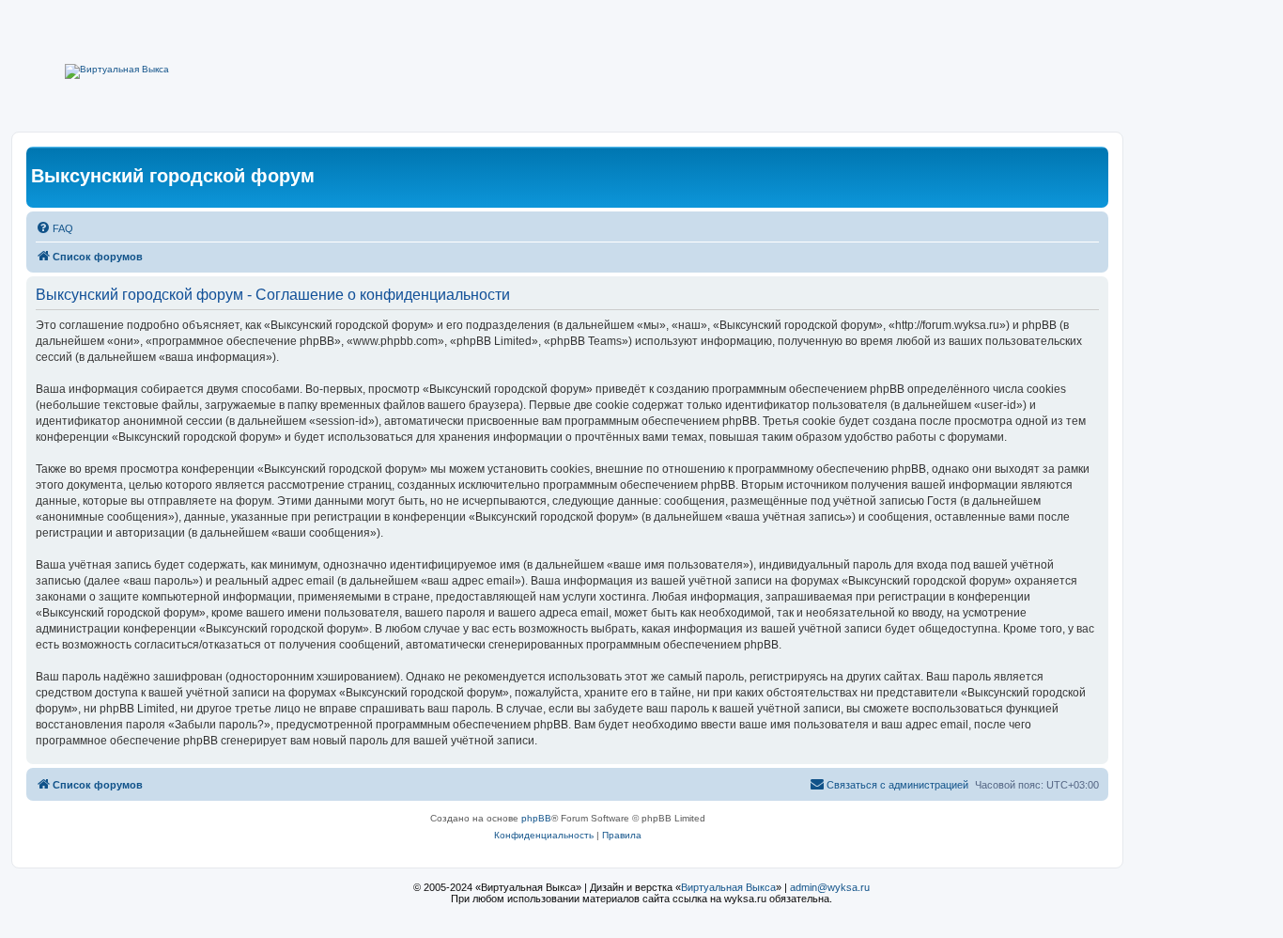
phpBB (536, 818)
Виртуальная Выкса (728, 887)
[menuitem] (54, 228)
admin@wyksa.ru (830, 887)
